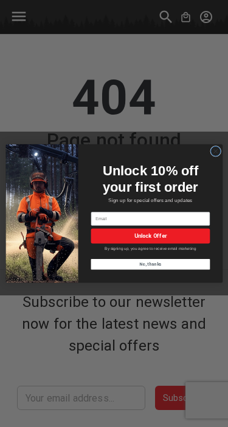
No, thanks (150, 264)
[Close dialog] (215, 151)
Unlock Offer (150, 236)
